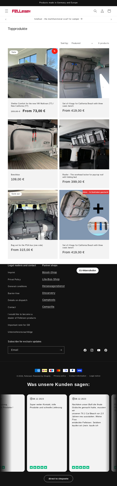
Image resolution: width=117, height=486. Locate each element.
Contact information (77, 376)
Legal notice (94, 376)
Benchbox (15, 174)
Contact (12, 307)
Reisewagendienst (53, 286)
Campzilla (48, 306)
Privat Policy (14, 279)
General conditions (17, 286)
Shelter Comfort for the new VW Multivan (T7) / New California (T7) (32, 104)
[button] (6, 11)
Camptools (48, 299)
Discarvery (48, 293)
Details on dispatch (17, 300)
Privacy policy (60, 376)
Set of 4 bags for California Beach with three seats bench (82, 104)
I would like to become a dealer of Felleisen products (22, 316)
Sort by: (64, 43)
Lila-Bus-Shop (51, 279)
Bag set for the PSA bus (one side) (27, 245)
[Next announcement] (111, 19)
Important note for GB (19, 325)
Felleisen (28, 376)
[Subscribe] (60, 350)
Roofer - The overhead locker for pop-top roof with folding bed (82, 175)
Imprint (11, 272)
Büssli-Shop (49, 272)
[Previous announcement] (6, 19)
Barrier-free (14, 293)
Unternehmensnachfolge (20, 332)
